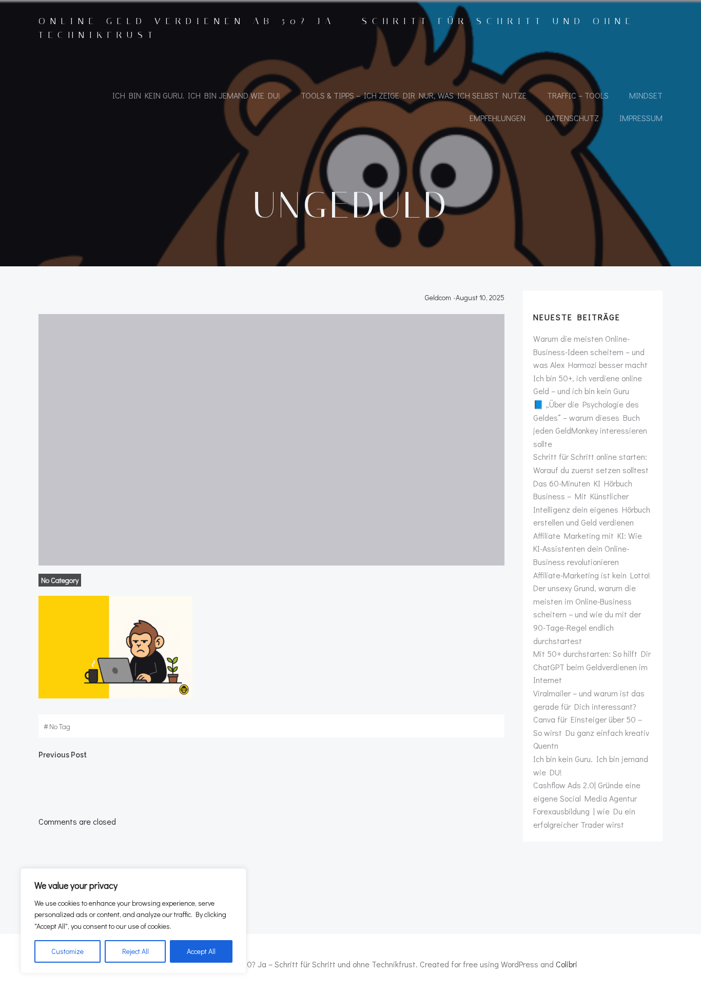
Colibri (566, 964)
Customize (67, 951)
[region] (133, 920)
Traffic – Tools (578, 95)
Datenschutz (572, 117)
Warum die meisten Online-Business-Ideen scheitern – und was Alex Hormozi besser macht (590, 351)
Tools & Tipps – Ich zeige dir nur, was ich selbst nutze (414, 95)
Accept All (201, 951)
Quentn (545, 745)
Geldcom (438, 297)
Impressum (641, 117)
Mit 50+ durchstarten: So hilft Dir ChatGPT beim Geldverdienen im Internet (592, 666)
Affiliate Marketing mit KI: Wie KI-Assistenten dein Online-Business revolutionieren (587, 548)
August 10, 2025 (480, 297)
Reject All (135, 951)
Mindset (646, 95)
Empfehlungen (497, 117)
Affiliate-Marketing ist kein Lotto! (591, 575)
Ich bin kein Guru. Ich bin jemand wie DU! (196, 95)
